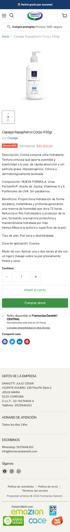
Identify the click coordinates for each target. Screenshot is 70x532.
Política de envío (48, 486)
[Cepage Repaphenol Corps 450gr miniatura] (8, 117)
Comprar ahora (35, 303)
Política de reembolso (21, 486)
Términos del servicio (35, 490)
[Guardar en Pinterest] (27, 342)
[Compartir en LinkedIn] (20, 342)
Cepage (12, 138)
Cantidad (7, 268)
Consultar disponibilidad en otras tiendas (28, 327)
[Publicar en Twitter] (12, 342)
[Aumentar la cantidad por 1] (36, 277)
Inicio (5, 36)
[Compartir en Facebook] (5, 342)
